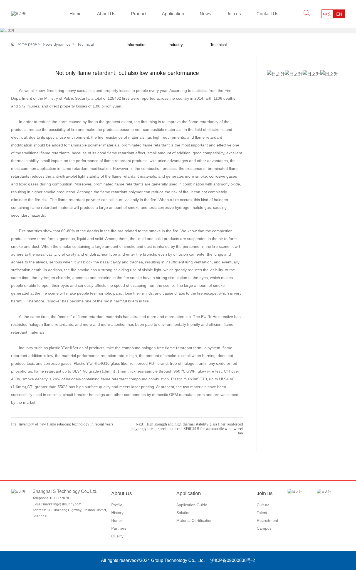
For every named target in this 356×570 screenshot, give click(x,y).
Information (137, 44)
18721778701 (60, 498)
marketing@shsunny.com (62, 504)
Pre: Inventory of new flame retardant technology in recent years (62, 424)
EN (339, 14)
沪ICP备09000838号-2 (232, 560)
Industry (176, 44)
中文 (327, 14)
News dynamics (56, 44)
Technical (85, 44)
